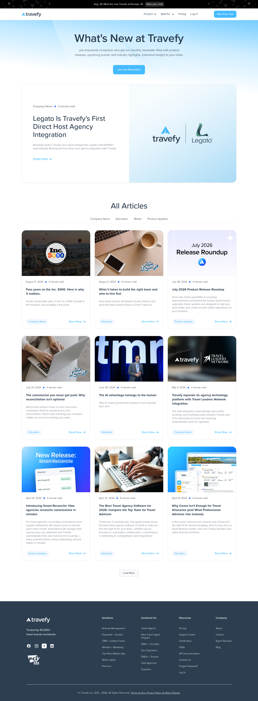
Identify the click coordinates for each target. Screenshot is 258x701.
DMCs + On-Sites (150, 644)
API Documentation (189, 653)
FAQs (182, 647)
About (219, 628)
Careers (220, 634)
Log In (194, 14)
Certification (185, 641)
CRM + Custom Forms (113, 641)
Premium (106, 666)
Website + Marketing (113, 647)
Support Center (187, 634)
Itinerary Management (113, 628)
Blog (218, 647)
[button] (150, 14)
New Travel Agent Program (150, 636)
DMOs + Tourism (149, 657)
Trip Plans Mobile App (113, 653)
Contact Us (185, 660)
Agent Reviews (224, 641)
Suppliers (146, 669)
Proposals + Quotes (112, 634)
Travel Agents (148, 628)
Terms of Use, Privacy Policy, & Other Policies (155, 693)
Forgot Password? (188, 666)
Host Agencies (149, 663)
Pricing (182, 14)
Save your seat (155, 4)
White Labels (109, 660)
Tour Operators (149, 650)
